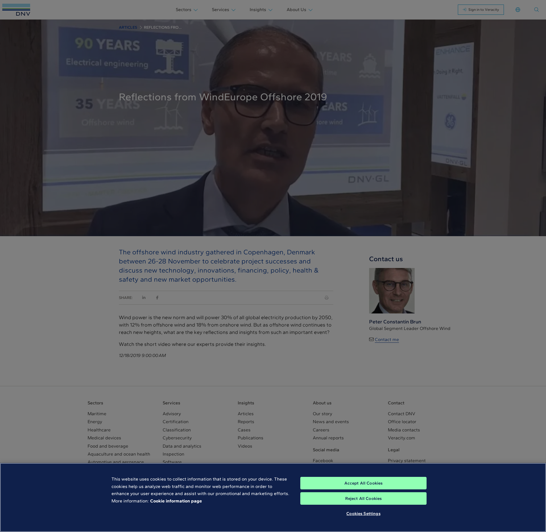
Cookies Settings (363, 513)
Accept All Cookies (363, 483)
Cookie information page (176, 501)
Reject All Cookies (363, 498)
